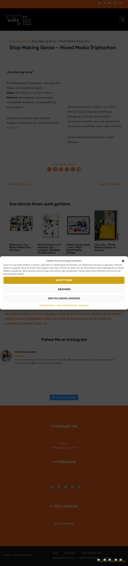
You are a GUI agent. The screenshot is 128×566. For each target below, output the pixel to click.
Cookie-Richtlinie (47, 305)
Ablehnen (64, 289)
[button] (123, 261)
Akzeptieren (64, 280)
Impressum (84, 305)
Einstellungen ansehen (64, 298)
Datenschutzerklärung (67, 305)
